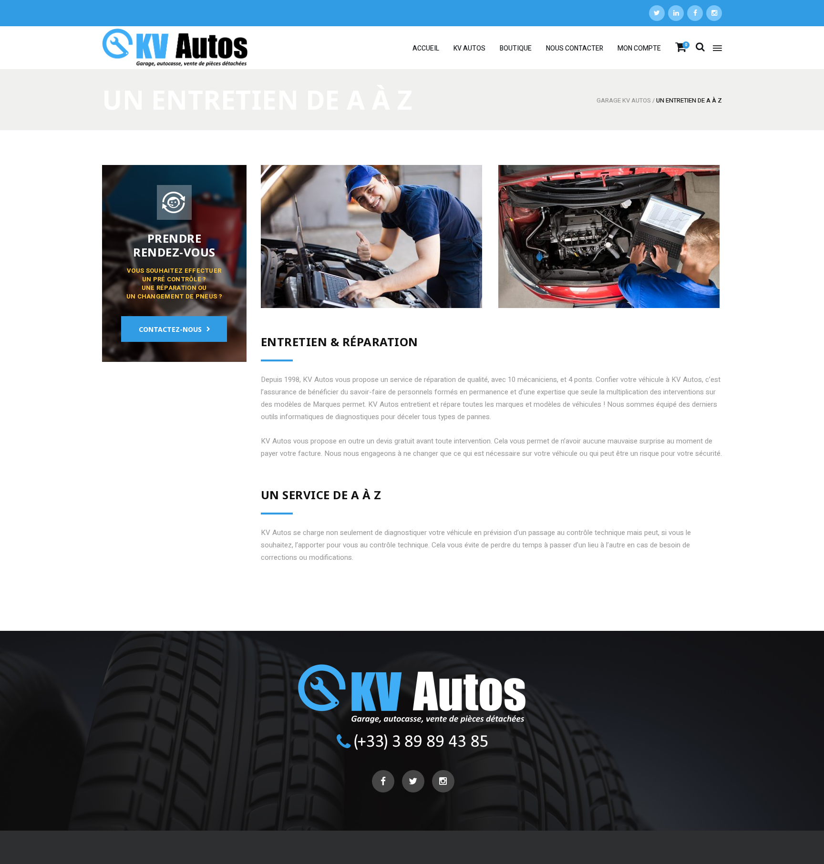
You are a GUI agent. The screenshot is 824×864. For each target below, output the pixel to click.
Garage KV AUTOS (624, 100)
